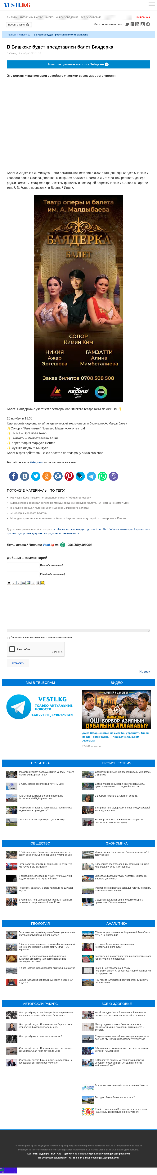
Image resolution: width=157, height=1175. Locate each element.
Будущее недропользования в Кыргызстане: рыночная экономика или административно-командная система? (43, 959)
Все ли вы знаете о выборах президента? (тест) (121, 1085)
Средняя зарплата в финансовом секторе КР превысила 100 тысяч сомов (119, 901)
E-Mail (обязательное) (52, 574)
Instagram (143, 24)
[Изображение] (28, 583)
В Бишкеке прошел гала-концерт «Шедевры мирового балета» (49, 507)
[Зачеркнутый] (23, 583)
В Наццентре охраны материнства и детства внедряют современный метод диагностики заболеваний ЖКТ (119, 1063)
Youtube (138, 24)
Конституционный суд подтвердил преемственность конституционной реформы (123, 957)
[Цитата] (33, 583)
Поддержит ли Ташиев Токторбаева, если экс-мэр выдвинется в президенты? (45, 809)
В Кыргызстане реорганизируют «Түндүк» (41, 784)
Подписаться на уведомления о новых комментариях (41, 637)
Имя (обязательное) (51, 565)
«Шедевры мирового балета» (28, 512)
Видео (49, 17)
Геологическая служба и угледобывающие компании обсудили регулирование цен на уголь (47, 933)
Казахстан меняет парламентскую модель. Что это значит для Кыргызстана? (46, 773)
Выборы (12, 17)
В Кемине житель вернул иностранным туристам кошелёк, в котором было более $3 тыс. (45, 901)
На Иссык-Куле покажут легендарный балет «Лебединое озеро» (50, 497)
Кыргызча (143, 17)
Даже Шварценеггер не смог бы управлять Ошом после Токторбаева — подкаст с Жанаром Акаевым (115, 736)
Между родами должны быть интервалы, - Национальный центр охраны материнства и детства (119, 1027)
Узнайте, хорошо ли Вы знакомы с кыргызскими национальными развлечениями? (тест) (121, 1110)
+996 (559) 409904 (79, 544)
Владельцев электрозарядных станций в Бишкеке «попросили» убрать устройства (122, 865)
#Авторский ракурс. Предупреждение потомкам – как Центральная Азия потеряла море (45, 1049)
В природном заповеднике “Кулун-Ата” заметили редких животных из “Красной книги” (45, 877)
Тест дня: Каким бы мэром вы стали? (115, 1097)
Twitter (127, 24)
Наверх (144, 671)
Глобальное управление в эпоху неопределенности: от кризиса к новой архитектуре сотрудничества (123, 971)
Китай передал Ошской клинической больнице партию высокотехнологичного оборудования (120, 1014)
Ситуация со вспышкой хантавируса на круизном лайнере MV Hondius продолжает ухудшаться (122, 1037)
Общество (24, 34)
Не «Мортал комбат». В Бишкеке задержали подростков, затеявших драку (119, 821)
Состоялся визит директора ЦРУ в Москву (42, 819)
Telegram (148, 24)
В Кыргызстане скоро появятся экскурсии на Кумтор (47, 968)
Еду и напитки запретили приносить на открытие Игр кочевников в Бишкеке (45, 865)
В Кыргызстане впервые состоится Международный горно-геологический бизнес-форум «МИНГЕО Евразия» (47, 947)
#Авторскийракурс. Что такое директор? (40, 1036)
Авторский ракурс (31, 17)
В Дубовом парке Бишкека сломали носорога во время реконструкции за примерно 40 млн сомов (45, 853)
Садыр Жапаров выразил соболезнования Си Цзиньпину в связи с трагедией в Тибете (120, 785)
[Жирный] (9, 583)
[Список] (38, 583)
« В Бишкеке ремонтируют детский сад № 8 (80, 529)
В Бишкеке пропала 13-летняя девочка (116, 795)
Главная (11, 34)
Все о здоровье (91, 17)
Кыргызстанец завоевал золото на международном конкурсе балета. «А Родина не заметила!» (70, 502)
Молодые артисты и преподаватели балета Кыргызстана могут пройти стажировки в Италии (68, 518)
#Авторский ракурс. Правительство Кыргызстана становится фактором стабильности (45, 1025)
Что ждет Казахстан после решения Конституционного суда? (114, 945)
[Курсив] (14, 583)
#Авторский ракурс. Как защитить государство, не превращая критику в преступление (46, 1061)
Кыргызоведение (67, 17)
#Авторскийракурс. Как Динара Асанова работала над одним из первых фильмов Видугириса (46, 1014)
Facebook (132, 24)
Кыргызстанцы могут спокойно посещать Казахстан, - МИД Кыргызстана (41, 797)
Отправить (18, 663)
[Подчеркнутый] (18, 583)
